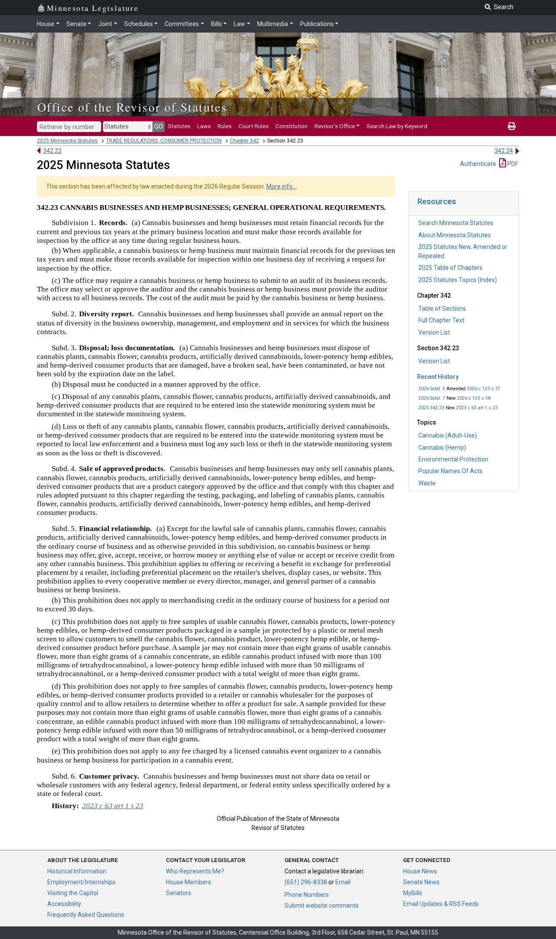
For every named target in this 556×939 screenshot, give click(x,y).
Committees (182, 23)
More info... (281, 186)
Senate (76, 23)
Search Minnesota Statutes (455, 222)
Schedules (138, 23)
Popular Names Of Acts (450, 471)
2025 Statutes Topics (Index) (457, 279)
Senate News (421, 882)
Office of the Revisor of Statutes (132, 107)
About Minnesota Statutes (454, 235)
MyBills (412, 892)
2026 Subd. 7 (431, 398)
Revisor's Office (334, 126)
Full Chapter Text (441, 320)
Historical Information (76, 871)
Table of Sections (442, 308)
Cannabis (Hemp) (442, 447)
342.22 (52, 150)
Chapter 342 (244, 141)
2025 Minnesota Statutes (67, 141)
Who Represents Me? (195, 871)
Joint (105, 23)
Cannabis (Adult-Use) (447, 435)
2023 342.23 (431, 408)
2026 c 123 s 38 (473, 398)
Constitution (291, 126)
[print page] (511, 126)
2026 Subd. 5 (431, 389)
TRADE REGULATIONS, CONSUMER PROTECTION (164, 141)
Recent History (438, 376)
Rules (225, 126)
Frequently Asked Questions (85, 914)
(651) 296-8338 (306, 882)
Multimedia (272, 23)
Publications (317, 23)
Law (239, 23)
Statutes (179, 126)
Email (343, 882)
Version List (434, 332)
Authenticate (478, 163)
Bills (216, 23)
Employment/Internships (81, 882)
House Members (188, 882)
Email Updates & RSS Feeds (441, 903)
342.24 (503, 150)
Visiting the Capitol (72, 892)
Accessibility (64, 903)
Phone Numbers (307, 894)
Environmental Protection (453, 459)
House (45, 23)
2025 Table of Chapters (450, 267)
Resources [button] (436, 201)
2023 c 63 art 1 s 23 (477, 408)
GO (158, 126)
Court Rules (253, 126)
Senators (178, 892)
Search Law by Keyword (397, 126)
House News (420, 871)
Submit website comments (322, 905)
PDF (512, 163)
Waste (427, 483)
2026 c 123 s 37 (483, 389)
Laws (204, 126)
